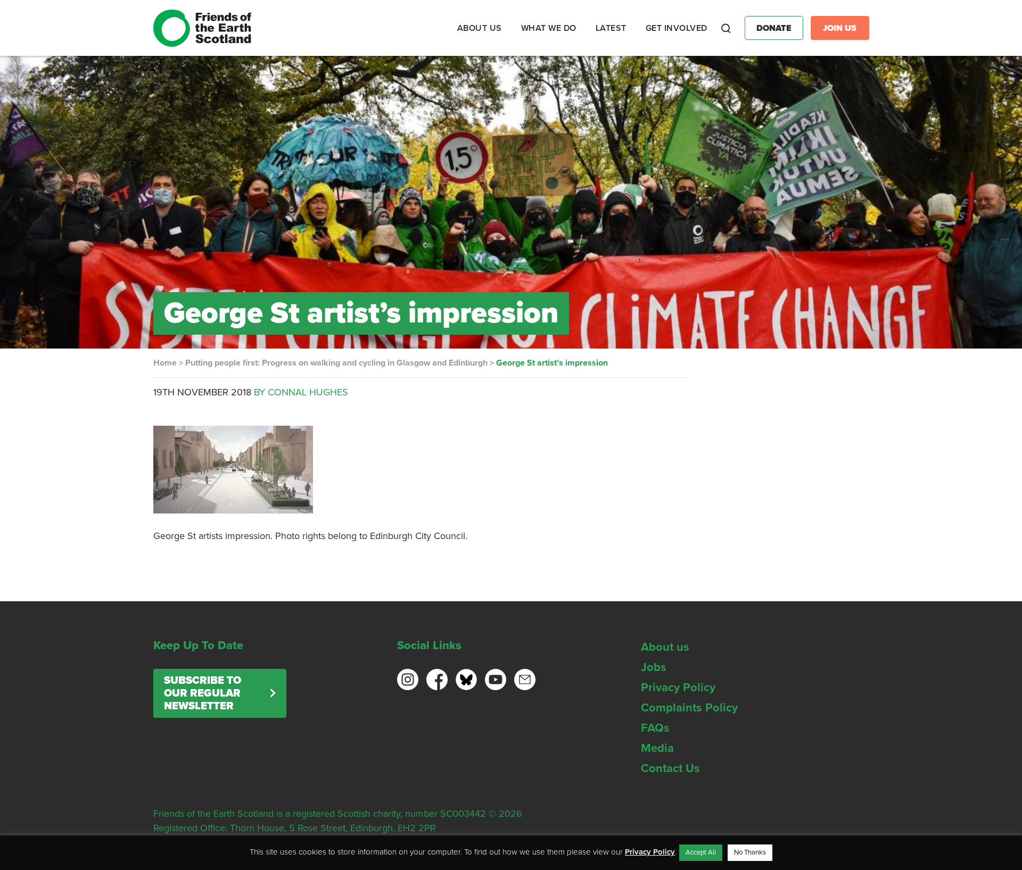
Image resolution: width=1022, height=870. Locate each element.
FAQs (655, 728)
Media (657, 748)
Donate (774, 28)
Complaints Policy (689, 708)
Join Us (839, 28)
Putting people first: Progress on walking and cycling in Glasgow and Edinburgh (336, 363)
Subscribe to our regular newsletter (202, 693)
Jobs (653, 667)
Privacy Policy (678, 687)
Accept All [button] (701, 852)
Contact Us (670, 768)
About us (665, 647)
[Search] (726, 28)
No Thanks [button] (750, 852)
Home (165, 363)
